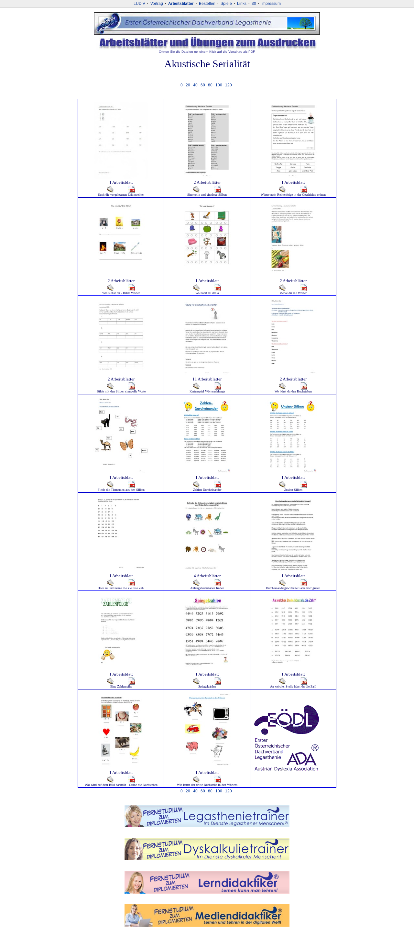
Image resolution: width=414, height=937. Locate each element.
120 (228, 85)
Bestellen (207, 3)
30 (254, 3)
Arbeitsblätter (181, 3)
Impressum (271, 3)
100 (218, 85)
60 (203, 85)
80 (210, 85)
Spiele (226, 3)
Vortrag (156, 3)
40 (195, 85)
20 (188, 85)
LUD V (139, 3)
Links (241, 3)
